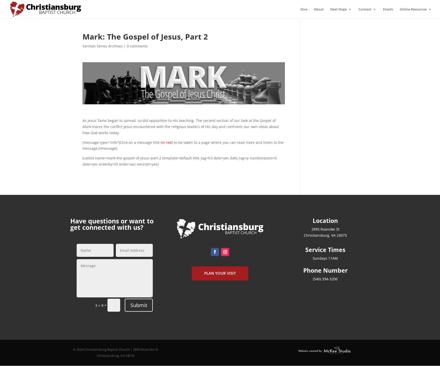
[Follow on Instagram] (225, 252)
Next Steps (338, 9)
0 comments (137, 46)
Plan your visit (220, 273)
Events (388, 9)
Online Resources (413, 9)
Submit (138, 305)
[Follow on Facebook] (215, 252)
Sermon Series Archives (102, 46)
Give (303, 9)
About (319, 9)
